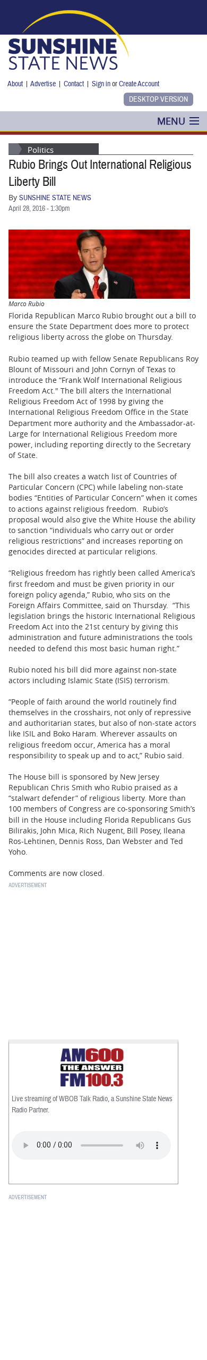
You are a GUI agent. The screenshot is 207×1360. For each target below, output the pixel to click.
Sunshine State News (55, 198)
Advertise (43, 84)
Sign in (101, 84)
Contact (74, 84)
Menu (171, 120)
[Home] (68, 39)
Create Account (139, 84)
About (15, 84)
